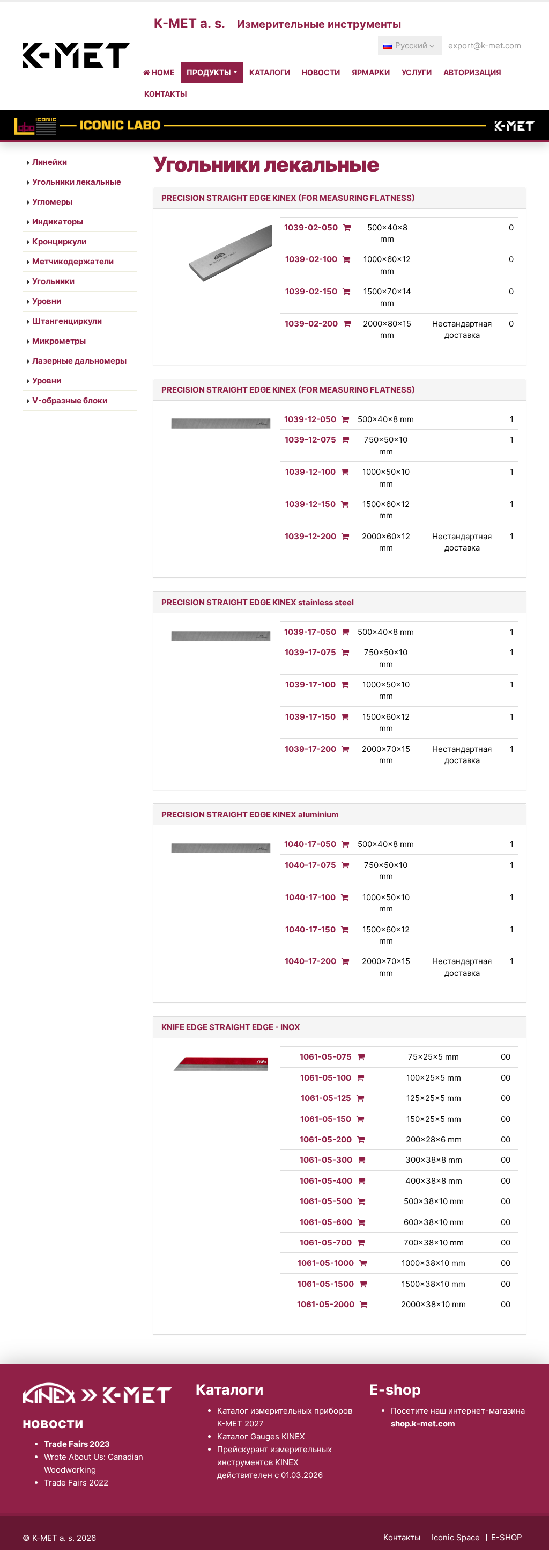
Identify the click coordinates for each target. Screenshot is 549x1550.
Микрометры (59, 341)
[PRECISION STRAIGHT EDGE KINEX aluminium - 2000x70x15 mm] (342, 961)
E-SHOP (506, 1537)
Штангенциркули (67, 321)
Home (162, 72)
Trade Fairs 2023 (77, 1444)
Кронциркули (59, 241)
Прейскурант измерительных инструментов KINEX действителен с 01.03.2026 (274, 1462)
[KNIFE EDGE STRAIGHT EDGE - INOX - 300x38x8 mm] (358, 1160)
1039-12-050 (310, 419)
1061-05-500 (326, 1201)
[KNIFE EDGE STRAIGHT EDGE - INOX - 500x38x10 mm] (358, 1201)
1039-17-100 (310, 684)
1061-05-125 (326, 1098)
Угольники (53, 281)
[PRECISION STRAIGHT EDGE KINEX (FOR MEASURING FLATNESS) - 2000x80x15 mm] (344, 323)
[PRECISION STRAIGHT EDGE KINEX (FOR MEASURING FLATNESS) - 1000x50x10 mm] (342, 472)
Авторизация (472, 72)
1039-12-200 (310, 536)
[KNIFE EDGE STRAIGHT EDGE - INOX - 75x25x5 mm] (358, 1057)
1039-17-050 (310, 632)
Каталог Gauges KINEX (261, 1436)
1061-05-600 (326, 1222)
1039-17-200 (310, 749)
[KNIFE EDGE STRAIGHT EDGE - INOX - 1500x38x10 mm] (360, 1284)
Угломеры (52, 202)
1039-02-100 (311, 259)
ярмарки (371, 72)
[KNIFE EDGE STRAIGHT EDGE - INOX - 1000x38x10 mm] (360, 1263)
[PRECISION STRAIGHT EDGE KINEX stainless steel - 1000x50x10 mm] (342, 684)
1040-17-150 (310, 929)
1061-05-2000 (325, 1304)
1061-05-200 (326, 1139)
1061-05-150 (325, 1119)
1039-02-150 (311, 291)
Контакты (165, 93)
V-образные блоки (69, 400)
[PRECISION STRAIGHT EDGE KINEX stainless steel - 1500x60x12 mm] (342, 717)
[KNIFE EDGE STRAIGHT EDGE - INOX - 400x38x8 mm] (358, 1181)
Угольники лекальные (76, 182)
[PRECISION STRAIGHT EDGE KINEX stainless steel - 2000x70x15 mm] (342, 749)
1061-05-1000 (326, 1263)
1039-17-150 (310, 717)
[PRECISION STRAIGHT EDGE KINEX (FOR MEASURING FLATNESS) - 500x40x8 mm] (344, 227)
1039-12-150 (310, 504)
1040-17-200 (310, 961)
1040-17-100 (310, 897)
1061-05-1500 (326, 1284)
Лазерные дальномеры (79, 361)
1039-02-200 (311, 323)
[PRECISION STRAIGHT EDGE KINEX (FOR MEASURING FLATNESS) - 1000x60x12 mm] (343, 259)
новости (321, 72)
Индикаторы (57, 221)
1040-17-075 (310, 865)
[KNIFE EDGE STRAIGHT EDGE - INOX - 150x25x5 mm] (357, 1119)
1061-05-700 (326, 1242)
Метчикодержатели (73, 261)
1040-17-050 (310, 844)
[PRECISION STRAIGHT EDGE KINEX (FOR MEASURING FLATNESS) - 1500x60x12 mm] (342, 504)
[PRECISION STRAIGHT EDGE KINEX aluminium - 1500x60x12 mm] (342, 929)
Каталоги (269, 72)
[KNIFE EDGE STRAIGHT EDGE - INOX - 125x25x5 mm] (357, 1098)
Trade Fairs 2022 (76, 1482)
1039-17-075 (310, 652)
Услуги (417, 72)
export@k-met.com (484, 45)
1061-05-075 (326, 1057)
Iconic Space (456, 1537)
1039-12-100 (310, 472)
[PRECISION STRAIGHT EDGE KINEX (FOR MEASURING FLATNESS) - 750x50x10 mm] (342, 439)
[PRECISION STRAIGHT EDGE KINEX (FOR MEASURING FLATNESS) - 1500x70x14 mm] (343, 291)
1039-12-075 (310, 439)
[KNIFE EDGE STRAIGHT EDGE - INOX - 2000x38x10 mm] (360, 1304)
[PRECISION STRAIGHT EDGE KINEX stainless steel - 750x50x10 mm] (342, 652)
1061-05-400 (326, 1181)
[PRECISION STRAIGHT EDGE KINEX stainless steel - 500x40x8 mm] (342, 632)
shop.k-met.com (423, 1423)
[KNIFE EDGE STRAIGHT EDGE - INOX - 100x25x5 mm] (357, 1078)
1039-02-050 (311, 227)
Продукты (209, 72)
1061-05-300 (326, 1160)
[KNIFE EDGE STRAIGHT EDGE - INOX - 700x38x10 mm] (358, 1242)
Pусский (411, 45)
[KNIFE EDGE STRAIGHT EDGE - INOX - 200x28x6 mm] (358, 1139)
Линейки (49, 162)
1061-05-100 (325, 1078)
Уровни (46, 301)
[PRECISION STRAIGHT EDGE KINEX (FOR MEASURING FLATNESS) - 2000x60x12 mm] (342, 536)
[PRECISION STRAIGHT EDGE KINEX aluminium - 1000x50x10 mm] (342, 897)
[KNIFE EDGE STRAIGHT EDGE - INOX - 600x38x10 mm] (358, 1222)
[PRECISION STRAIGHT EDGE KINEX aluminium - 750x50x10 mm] (342, 865)
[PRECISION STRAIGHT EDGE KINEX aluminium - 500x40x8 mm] (342, 844)
